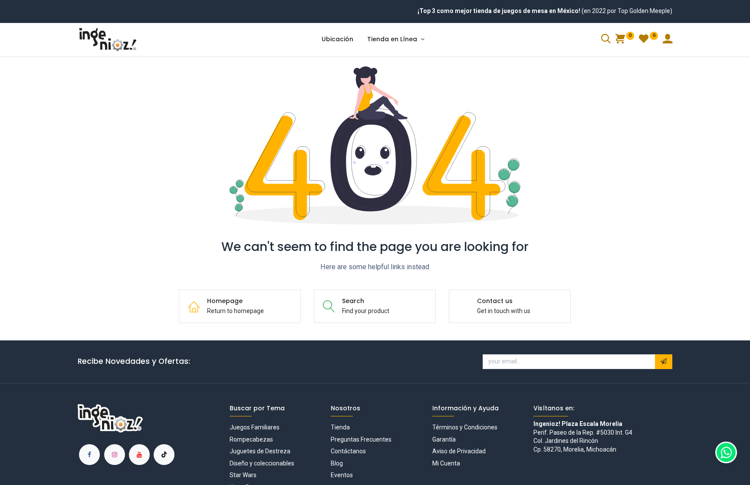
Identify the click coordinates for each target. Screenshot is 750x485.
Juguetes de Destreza (260, 451)
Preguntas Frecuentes (361, 439)
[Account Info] (667, 39)
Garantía (444, 439)
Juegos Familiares (255, 427)
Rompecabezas (251, 439)
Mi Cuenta (446, 463)
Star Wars (243, 475)
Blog (337, 463)
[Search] (606, 39)
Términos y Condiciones (464, 427)
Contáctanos (348, 451)
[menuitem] (337, 39)
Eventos (342, 475)
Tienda (340, 427)
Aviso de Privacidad (459, 451)
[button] (663, 361)
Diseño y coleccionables (262, 463)
